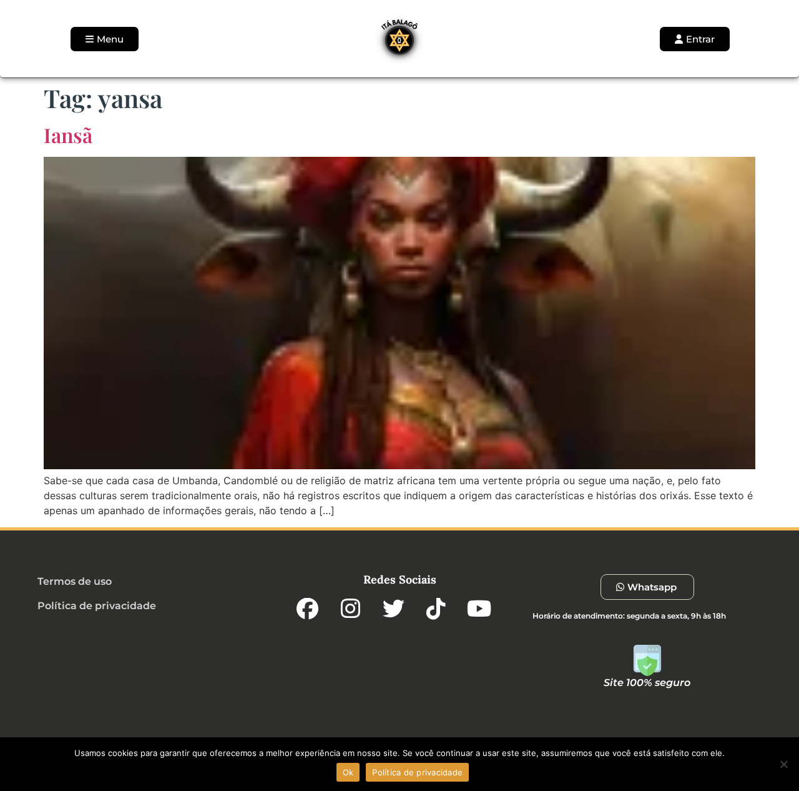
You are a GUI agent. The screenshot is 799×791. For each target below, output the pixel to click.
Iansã (68, 134)
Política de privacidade (417, 772)
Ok (348, 772)
